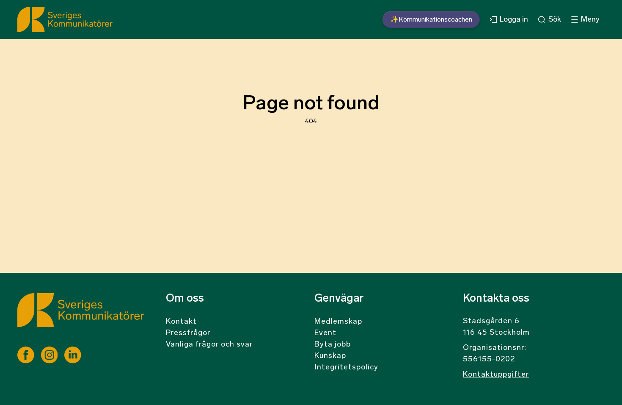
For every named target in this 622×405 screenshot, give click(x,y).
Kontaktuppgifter (496, 375)
